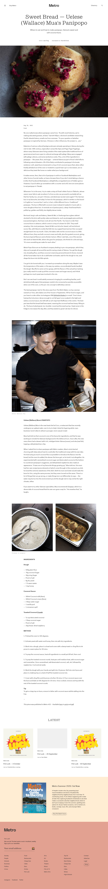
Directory (94, 5)
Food (25, 128)
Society (6, 856)
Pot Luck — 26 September (47, 754)
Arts (45, 856)
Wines (66, 872)
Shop (86, 864)
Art (45, 858)
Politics (6, 866)
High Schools (68, 874)
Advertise (86, 858)
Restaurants (27, 858)
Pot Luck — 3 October (11, 764)
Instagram (7, 880)
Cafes (26, 864)
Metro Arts (47, 872)
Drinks (26, 869)
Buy (12, 6)
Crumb (40, 612)
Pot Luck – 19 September (81, 764)
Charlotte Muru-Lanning (11, 767)
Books (46, 861)
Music (46, 866)
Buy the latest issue (59, 814)
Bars (25, 866)
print (66, 704)
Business (7, 864)
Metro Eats (6, 760)
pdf (72, 704)
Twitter (21, 880)
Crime (6, 869)
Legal (85, 861)
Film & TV (47, 869)
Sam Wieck (42, 757)
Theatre (46, 864)
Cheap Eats (27, 861)
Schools (6, 861)
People (6, 858)
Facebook (15, 880)
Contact (86, 856)
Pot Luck (26, 872)
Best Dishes (67, 861)
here (61, 704)
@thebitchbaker (60, 295)
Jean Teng (46, 40)
